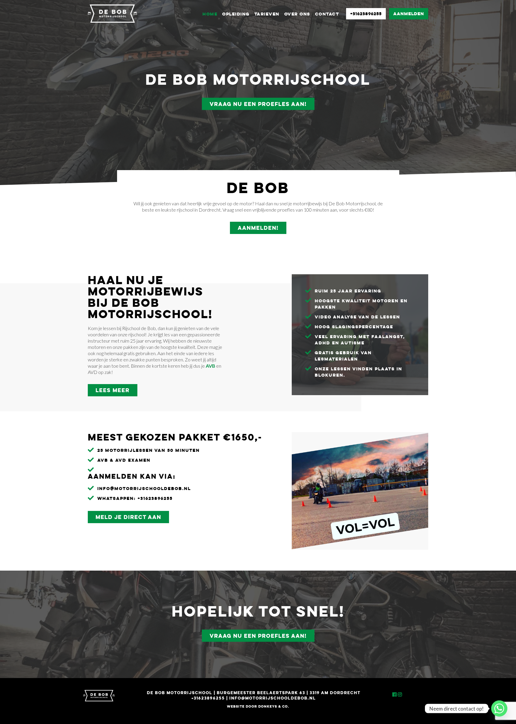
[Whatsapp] (499, 708)
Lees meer (113, 390)
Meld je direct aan (128, 516)
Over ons (297, 14)
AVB (210, 366)
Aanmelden (408, 13)
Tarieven (267, 14)
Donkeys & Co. (273, 706)
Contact (327, 14)
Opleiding (236, 14)
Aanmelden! (258, 227)
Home (209, 14)
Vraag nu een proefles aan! (258, 103)
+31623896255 (366, 13)
